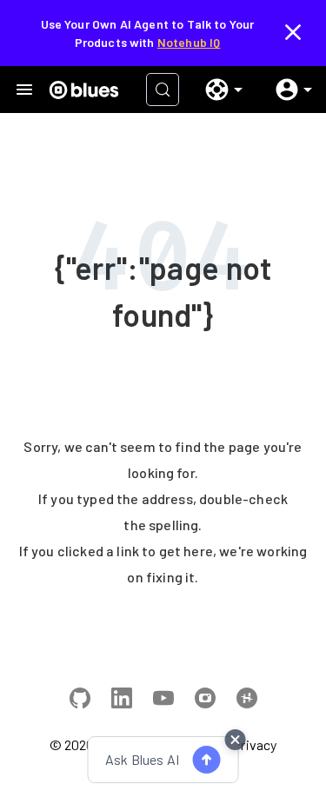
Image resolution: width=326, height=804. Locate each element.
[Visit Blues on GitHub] (80, 701)
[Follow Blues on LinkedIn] (122, 701)
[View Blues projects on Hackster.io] (247, 701)
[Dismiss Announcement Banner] (293, 33)
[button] (217, 89)
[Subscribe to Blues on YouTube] (163, 701)
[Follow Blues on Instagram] (205, 701)
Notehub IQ (189, 42)
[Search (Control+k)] (162, 89)
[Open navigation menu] (24, 89)
